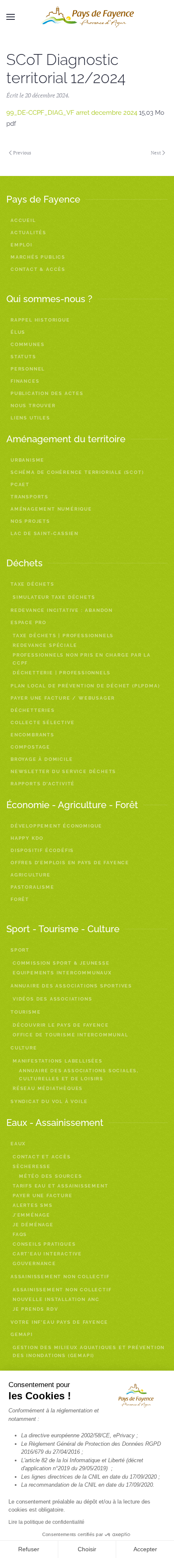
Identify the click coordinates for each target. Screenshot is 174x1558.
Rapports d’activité (43, 784)
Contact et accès (42, 1157)
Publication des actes (47, 393)
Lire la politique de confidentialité (46, 1522)
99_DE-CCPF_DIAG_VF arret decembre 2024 (71, 112)
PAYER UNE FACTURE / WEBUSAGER (63, 698)
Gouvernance (34, 1263)
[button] (10, 17)
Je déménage (33, 1225)
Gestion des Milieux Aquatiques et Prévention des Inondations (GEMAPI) (89, 1351)
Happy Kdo (27, 838)
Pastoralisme (32, 887)
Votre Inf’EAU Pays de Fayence (59, 1322)
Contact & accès (38, 269)
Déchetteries (33, 710)
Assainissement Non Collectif (62, 1290)
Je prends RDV (35, 1309)
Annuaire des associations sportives (71, 986)
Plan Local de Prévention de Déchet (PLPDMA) (85, 686)
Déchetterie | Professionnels (61, 673)
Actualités (28, 232)
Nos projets (30, 521)
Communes (27, 344)
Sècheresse (32, 1166)
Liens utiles (30, 418)
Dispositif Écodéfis (42, 850)
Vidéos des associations (52, 999)
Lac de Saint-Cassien (45, 533)
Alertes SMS (33, 1205)
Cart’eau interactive (47, 1254)
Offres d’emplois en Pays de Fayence (70, 863)
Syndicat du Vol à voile (49, 1101)
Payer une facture (43, 1195)
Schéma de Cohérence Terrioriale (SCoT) (77, 472)
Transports (30, 497)
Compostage (30, 747)
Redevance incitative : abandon (62, 610)
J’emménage (31, 1215)
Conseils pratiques (44, 1244)
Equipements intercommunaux (62, 973)
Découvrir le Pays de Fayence (61, 1025)
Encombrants (32, 735)
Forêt (20, 899)
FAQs (20, 1234)
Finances (25, 381)
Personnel (28, 369)
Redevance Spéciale (45, 645)
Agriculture (31, 875)
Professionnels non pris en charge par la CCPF (82, 659)
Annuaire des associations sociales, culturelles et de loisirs (79, 1075)
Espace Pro (28, 622)
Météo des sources (50, 1176)
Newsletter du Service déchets (63, 771)
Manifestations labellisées (58, 1061)
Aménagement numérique (51, 509)
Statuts (23, 357)
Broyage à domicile (42, 759)
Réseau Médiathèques (48, 1088)
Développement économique (56, 826)
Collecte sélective (42, 722)
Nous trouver (33, 405)
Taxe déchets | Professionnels (63, 635)
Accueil (23, 220)
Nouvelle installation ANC (56, 1299)
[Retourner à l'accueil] (87, 17)
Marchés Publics (38, 257)
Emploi (22, 245)
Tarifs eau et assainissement (60, 1186)
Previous (22, 153)
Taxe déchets (32, 584)
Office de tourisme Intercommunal (70, 1035)
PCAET (20, 484)
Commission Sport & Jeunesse (61, 963)
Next (156, 153)
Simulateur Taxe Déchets (54, 597)
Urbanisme (27, 460)
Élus (18, 332)
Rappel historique (40, 320)
